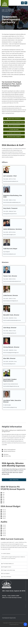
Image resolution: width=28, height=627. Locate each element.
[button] (22, 3)
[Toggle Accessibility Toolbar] (25, 624)
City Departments (9, 10)
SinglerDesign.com (14, 624)
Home (3, 10)
